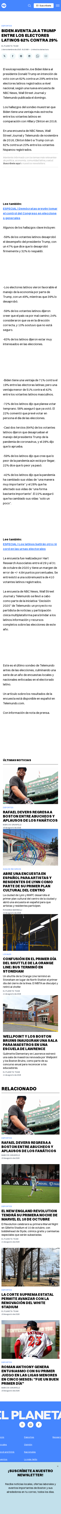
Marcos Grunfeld (12, 825)
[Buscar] (29, 5)
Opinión (28, 1444)
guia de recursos (12, 869)
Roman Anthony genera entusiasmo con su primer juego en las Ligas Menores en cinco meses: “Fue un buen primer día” (30, 1375)
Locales (7, 954)
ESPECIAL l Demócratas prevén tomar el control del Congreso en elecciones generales (30, 213)
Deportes (6, 26)
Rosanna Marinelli (12, 910)
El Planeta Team (10, 46)
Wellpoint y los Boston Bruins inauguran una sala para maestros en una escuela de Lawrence (30, 1042)
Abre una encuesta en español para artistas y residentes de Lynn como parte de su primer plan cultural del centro (28, 881)
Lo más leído (30, 1459)
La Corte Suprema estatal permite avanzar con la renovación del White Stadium (27, 1300)
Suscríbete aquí (11, 163)
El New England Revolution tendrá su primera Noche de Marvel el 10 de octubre (29, 1215)
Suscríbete (45, 5)
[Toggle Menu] (58, 5)
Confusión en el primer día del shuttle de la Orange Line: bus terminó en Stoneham (29, 965)
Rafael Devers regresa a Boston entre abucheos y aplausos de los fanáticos (30, 816)
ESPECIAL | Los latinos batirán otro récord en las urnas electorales (30, 546)
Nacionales (30, 1452)
